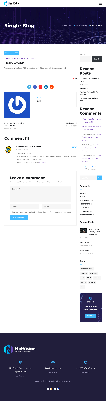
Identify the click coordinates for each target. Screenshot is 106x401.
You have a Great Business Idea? (89, 99)
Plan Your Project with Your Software (89, 93)
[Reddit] (52, 87)
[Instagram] (51, 389)
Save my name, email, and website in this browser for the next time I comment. (41, 212)
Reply (74, 147)
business (84, 273)
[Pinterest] (40, 87)
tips (82, 287)
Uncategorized (81, 25)
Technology (85, 211)
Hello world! (84, 85)
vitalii (23, 58)
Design (82, 197)
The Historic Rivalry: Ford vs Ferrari (89, 80)
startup (83, 282)
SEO (82, 278)
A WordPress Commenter (91, 119)
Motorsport (85, 204)
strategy (92, 282)
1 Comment (31, 58)
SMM (89, 278)
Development (85, 200)
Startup (83, 208)
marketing (93, 273)
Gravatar (42, 162)
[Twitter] (29, 87)
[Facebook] (35, 87)
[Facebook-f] (58, 389)
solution (97, 278)
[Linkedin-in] (47, 389)
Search (82, 54)
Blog (71, 25)
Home (64, 25)
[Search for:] (91, 178)
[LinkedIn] (46, 87)
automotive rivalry (87, 269)
